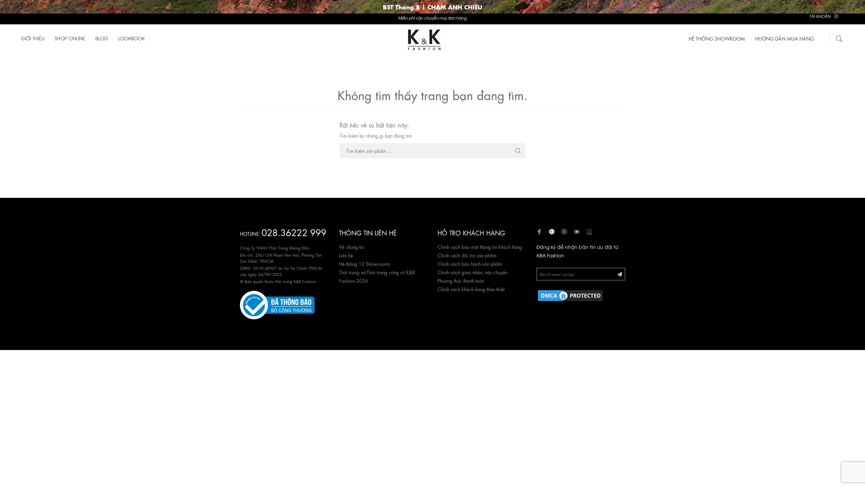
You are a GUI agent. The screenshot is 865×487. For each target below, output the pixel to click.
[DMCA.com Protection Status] (570, 294)
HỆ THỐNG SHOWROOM (717, 38)
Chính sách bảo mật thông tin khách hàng (480, 247)
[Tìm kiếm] (839, 37)
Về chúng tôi (351, 247)
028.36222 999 (294, 232)
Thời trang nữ (352, 272)
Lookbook (131, 38)
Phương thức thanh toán (461, 280)
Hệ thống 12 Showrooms (364, 263)
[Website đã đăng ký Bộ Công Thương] (277, 304)
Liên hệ (346, 255)
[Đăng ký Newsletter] (619, 274)
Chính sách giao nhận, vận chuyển (473, 272)
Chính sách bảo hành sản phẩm (470, 263)
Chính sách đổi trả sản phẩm (467, 255)
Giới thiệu (33, 38)
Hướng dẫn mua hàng (784, 38)
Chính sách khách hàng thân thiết (471, 289)
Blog (101, 38)
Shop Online (70, 38)
